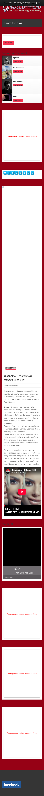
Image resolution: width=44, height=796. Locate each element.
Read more (18, 61)
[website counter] (18, 174)
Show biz (15, 386)
